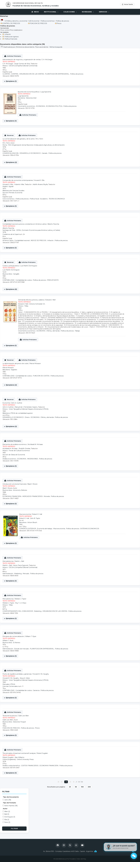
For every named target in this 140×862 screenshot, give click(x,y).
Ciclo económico (8, 199)
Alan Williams (19, 757)
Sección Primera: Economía (12, 193)
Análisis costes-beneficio (11, 766)
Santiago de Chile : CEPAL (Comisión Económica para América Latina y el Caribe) (31, 230)
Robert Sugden (42, 753)
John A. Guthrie (16, 403)
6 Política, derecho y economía (16, 21)
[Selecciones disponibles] (2, 47)
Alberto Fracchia (53, 224)
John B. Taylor (35, 518)
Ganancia (36, 690)
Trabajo (77, 331)
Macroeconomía (59, 529)
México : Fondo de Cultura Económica (16, 450)
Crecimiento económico (26, 106)
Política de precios (62, 21)
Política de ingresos (12, 37)
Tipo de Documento (11, 797)
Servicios (103, 12)
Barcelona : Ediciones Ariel (27, 98)
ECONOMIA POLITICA (54, 106)
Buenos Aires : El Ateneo (11, 642)
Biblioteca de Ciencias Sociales (13, 190)
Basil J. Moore (32, 484)
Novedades (87, 12)
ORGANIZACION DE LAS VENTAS (31, 74)
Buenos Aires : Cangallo (11, 274)
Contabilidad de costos (24, 280)
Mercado (26, 573)
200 (89, 787)
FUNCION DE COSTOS (41, 376)
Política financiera (11, 39)
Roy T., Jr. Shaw (20, 603)
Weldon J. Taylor (20, 599)
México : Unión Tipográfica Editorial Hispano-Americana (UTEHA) (25, 409)
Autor (5, 809)
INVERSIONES (32, 459)
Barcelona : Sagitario (10, 370)
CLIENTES (6, 74)
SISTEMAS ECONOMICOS (89, 529)
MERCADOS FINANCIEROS (32, 496)
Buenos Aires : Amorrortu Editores (15, 490)
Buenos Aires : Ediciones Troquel (14, 722)
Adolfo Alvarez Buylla (40, 184)
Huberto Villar (19, 184)
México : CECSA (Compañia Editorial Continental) (20, 66)
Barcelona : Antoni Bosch (28, 522)
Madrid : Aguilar (8, 186)
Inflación (8, 34)
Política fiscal (34, 199)
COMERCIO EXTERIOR (27, 529)
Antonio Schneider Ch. (37, 304)
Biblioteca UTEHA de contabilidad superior (18, 413)
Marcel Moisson (35, 363)
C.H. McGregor (47, 59)
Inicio (36, 12)
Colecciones (69, 12)
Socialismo (44, 199)
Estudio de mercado (21, 649)
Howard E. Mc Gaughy (41, 674)
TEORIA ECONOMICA (57, 199)
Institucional (50, 12)
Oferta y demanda (53, 331)
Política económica (47, 21)
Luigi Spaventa (45, 92)
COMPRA (14, 74)
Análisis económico (9, 459)
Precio (59, 23)
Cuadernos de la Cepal (10, 234)
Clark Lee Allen (23, 716)
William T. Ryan (30, 636)
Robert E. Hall (37, 514)
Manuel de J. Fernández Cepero (26, 407)
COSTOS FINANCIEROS (29, 766)
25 (70, 787)
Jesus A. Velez (25, 678)
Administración (8, 573)
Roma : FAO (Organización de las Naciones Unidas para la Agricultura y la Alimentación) (33, 145)
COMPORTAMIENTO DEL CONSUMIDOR (18, 611)
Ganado (44, 153)
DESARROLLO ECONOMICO (30, 153)
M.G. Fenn (39, 139)
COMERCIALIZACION (10, 153)
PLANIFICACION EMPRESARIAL (57, 74)
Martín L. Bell (19, 561)
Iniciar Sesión (128, 4)
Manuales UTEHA (9, 684)
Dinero (27, 417)
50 (76, 787)
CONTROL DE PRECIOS (11, 23)
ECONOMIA (40, 106)
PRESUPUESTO (53, 280)
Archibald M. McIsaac (35, 444)
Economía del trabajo (44, 529)
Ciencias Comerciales (10, 686)
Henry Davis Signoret (20, 565)
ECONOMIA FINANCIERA (12, 496)
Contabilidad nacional (22, 240)
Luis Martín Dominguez (28, 266)
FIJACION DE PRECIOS (38, 23)
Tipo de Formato (9, 803)
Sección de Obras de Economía (14, 455)
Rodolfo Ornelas (24, 448)
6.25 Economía (34, 21)
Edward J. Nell (50, 300)
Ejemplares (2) (11, 162)
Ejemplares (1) (11, 81)
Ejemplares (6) (11, 289)
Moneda (47, 496)
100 (82, 787)
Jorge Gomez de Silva (22, 64)
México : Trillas (23, 306)
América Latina (8, 240)
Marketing (18, 573)
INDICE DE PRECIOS (38, 240)
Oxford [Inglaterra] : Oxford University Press (18, 759)
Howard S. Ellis (39, 180)
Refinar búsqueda (56, 47)
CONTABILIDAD (8, 280)
